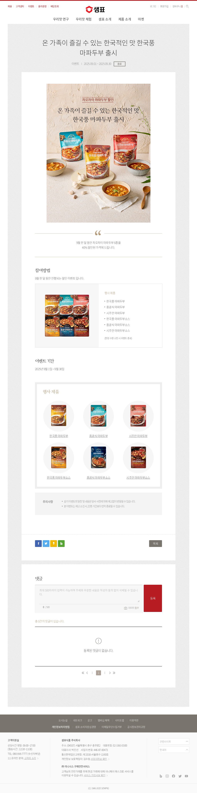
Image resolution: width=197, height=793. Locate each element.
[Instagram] (167, 776)
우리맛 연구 (61, 19)
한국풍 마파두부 (58, 436)
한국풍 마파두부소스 (58, 477)
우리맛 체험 (84, 19)
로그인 (153, 6)
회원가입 (164, 6)
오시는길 (63, 720)
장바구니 (178, 6)
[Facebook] (173, 776)
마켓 (141, 19)
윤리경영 (42, 6)
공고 (90, 720)
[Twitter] (180, 776)
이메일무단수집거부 (112, 727)
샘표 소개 (104, 19)
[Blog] (161, 776)
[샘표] (95, 9)
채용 (10, 6)
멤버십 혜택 (103, 720)
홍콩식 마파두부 (98, 436)
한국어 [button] (163, 750)
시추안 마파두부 (138, 436)
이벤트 (31, 6)
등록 (153, 598)
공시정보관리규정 (136, 727)
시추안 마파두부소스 (138, 477)
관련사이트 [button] (165, 741)
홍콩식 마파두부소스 (98, 477)
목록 (155, 543)
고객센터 (20, 6)
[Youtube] (186, 776)
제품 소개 (124, 19)
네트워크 (77, 720)
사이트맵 (119, 720)
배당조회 (55, 6)
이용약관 (134, 720)
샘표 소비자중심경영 (85, 727)
